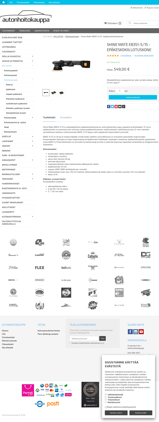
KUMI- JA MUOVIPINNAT (13, 155)
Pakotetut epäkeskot (15, 99)
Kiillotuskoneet (11, 80)
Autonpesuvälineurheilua (49, 330)
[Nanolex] (13, 297)
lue (102, 343)
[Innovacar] (13, 284)
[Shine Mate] (146, 295)
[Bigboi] (93, 243)
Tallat (6, 127)
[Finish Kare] (13, 272)
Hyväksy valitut (116, 413)
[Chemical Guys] (66, 259)
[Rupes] (119, 297)
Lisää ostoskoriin (133, 97)
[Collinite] (93, 259)
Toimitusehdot (23, 2)
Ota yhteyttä (54, 2)
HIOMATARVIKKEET (11, 183)
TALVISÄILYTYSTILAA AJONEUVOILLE (11, 222)
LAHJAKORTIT (8, 212)
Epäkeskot (10, 89)
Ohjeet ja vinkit (61, 30)
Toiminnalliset (115, 397)
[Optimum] (40, 297)
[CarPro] (40, 255)
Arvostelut (66, 117)
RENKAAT (6, 150)
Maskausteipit (10, 131)
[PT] (93, 297)
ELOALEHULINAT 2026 (12, 37)
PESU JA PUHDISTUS (11, 56)
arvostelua (125, 55)
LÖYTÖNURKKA (9, 47)
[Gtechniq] (146, 272)
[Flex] (40, 272)
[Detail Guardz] (146, 259)
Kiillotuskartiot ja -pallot (15, 122)
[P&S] (66, 297)
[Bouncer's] (13, 255)
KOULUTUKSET (8, 207)
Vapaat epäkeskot (14, 94)
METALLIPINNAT (9, 165)
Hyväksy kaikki (140, 413)
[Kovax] (40, 284)
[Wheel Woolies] (146, 309)
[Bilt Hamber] (119, 246)
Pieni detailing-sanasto (48, 334)
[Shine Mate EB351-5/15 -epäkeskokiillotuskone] (71, 65)
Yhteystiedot (39, 2)
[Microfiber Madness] (119, 284)
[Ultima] (119, 309)
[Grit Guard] (119, 272)
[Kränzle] (66, 284)
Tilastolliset (114, 399)
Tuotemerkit (8, 30)
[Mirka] (146, 284)
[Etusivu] (3, 2)
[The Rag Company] (93, 309)
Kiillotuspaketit (11, 70)
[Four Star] (93, 272)
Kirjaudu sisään (153, 7)
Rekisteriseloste (9, 340)
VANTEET (6, 146)
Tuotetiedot (49, 117)
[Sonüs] (13, 309)
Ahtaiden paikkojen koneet (18, 108)
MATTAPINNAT (8, 169)
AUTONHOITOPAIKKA (11, 216)
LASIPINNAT (7, 141)
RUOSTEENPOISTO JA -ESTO (14, 188)
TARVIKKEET (7, 179)
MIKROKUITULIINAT (11, 174)
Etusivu (5, 330)
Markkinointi (114, 402)
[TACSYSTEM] (40, 309)
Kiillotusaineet (10, 75)
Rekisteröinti (138, 7)
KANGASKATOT (8, 160)
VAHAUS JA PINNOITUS (12, 61)
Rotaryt (9, 84)
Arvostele (144, 55)
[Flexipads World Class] (66, 272)
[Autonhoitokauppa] (41, 16)
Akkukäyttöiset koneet (16, 113)
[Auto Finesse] (66, 246)
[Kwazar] (93, 284)
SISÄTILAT (6, 136)
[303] (13, 246)
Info (11, 2)
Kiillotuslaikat (10, 117)
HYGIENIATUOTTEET (11, 197)
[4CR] (40, 246)
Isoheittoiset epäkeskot (16, 103)
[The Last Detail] (66, 309)
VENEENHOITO (8, 193)
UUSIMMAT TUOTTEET (12, 42)
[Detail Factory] (119, 259)
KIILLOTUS (7, 65)
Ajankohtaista (41, 30)
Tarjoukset (24, 30)
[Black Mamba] (146, 246)
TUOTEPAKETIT (9, 51)
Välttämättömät (115, 394)
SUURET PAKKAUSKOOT (12, 202)
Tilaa (102, 338)
